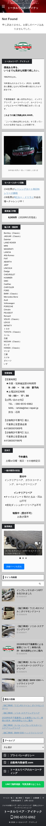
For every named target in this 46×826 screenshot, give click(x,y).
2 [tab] (23, 558)
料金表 (27, 798)
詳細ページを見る (14, 566)
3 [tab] (26, 558)
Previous (6, 543)
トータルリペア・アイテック (23, 811)
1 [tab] (20, 558)
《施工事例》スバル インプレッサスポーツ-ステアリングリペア (30, 665)
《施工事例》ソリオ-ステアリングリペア (21, 713)
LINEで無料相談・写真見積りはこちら (23, 784)
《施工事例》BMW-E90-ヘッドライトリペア (22, 732)
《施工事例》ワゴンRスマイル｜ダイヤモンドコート (23, 707)
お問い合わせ (28, 801)
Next (39, 543)
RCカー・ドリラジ (24, 197)
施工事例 (19, 798)
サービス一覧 (7, 798)
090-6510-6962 (24, 817)
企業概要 (36, 798)
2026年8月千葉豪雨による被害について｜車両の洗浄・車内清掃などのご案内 (30, 647)
